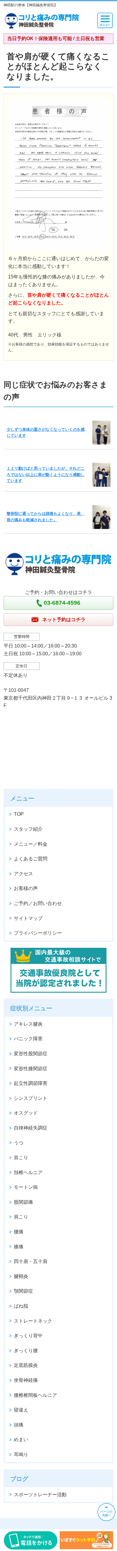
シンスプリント (30, 1098)
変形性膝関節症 (30, 1068)
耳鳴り (21, 1454)
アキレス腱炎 (28, 1024)
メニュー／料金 (30, 844)
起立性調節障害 (30, 1083)
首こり (21, 1157)
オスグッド (26, 1112)
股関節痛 (23, 1202)
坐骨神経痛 (26, 1380)
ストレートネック (33, 1320)
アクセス (23, 873)
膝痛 (18, 1246)
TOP (19, 814)
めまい (21, 1439)
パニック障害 (28, 1038)
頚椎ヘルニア (28, 1172)
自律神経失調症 (30, 1127)
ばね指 (21, 1306)
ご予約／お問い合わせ (38, 903)
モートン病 (26, 1187)
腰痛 (18, 1231)
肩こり (21, 1216)
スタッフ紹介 (28, 829)
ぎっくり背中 (28, 1335)
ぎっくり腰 (26, 1350)
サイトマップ (28, 918)
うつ (18, 1142)
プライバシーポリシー (38, 933)
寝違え (21, 1409)
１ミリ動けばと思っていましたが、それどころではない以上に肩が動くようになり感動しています (46, 474)
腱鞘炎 (21, 1276)
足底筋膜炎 (26, 1365)
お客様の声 (26, 888)
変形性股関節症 (30, 1053)
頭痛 (18, 1424)
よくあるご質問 (30, 858)
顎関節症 (23, 1291)
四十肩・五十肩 (30, 1261)
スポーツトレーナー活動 (40, 1494)
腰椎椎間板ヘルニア (35, 1395)
